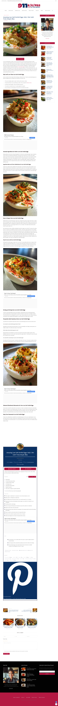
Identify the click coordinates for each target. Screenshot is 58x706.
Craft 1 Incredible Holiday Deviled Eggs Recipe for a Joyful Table (27, 611)
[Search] (52, 10)
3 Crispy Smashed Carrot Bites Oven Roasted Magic (49, 87)
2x (32, 476)
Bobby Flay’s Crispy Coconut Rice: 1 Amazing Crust (49, 93)
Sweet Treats (31, 10)
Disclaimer (28, 697)
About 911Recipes (16, 697)
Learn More (47, 38)
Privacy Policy (47, 10)
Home (6, 10)
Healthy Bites (24, 10)
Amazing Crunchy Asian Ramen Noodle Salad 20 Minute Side (50, 76)
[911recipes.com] (29, 5)
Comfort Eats (17, 10)
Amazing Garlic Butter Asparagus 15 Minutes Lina (49, 98)
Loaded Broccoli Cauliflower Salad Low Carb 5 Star (32, 627)
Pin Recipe (29, 468)
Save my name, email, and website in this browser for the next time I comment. (16, 651)
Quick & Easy (11, 10)
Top (29, 702)
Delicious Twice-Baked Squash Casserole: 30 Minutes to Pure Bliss (13, 611)
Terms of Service (42, 697)
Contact (37, 10)
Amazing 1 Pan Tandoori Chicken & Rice (49, 70)
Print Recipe (13, 468)
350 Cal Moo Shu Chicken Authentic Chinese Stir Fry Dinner (49, 64)
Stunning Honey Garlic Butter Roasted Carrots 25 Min (8, 627)
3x (34, 476)
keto (30, 82)
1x (29, 476)
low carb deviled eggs (20, 66)
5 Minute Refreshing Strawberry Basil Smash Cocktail (14, 0)
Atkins (28, 82)
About (42, 10)
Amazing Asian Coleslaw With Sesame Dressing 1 (20, 627)
